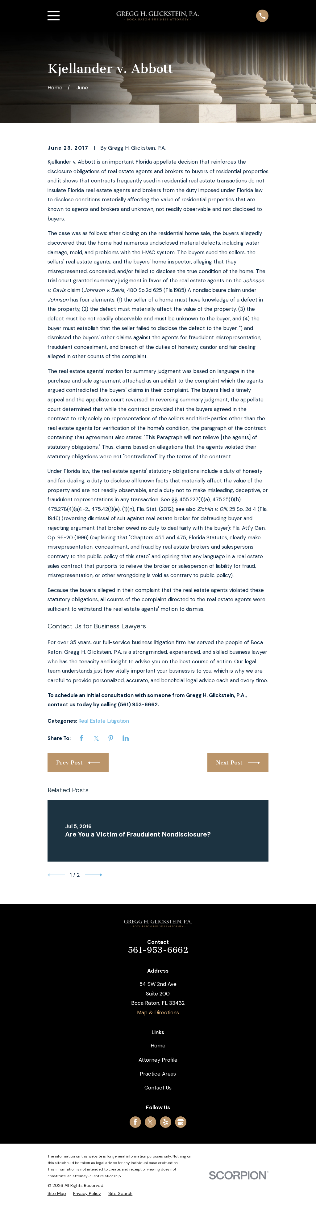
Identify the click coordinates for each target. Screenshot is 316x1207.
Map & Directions (158, 1012)
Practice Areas (158, 1073)
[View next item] (93, 875)
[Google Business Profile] (180, 1122)
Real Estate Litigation (103, 720)
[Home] (157, 15)
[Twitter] (150, 1122)
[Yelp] (165, 1122)
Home (158, 1045)
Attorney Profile (158, 1059)
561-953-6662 (158, 950)
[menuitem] (57, 1194)
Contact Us (158, 1087)
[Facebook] (135, 1122)
